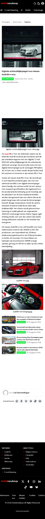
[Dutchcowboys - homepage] (9, 3)
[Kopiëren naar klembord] (35, 401)
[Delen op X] (26, 401)
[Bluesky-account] (36, 487)
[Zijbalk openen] (1, 10)
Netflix (28, 10)
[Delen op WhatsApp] (17, 401)
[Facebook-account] (28, 481)
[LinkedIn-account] (39, 481)
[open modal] (42, 3)
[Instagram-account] (34, 481)
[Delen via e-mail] (40, 401)
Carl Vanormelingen (10, 82)
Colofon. (41, 495)
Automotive (8, 79)
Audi (7, 154)
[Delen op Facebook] (21, 401)
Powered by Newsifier (22, 511)
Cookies (32, 495)
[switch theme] (38, 3)
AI (21, 10)
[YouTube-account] (31, 487)
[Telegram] (31, 401)
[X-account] (22, 481)
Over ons (14, 496)
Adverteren (4, 495)
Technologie (38, 10)
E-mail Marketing (11, 10)
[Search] (34, 3)
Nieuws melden (22, 496)
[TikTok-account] (25, 487)
